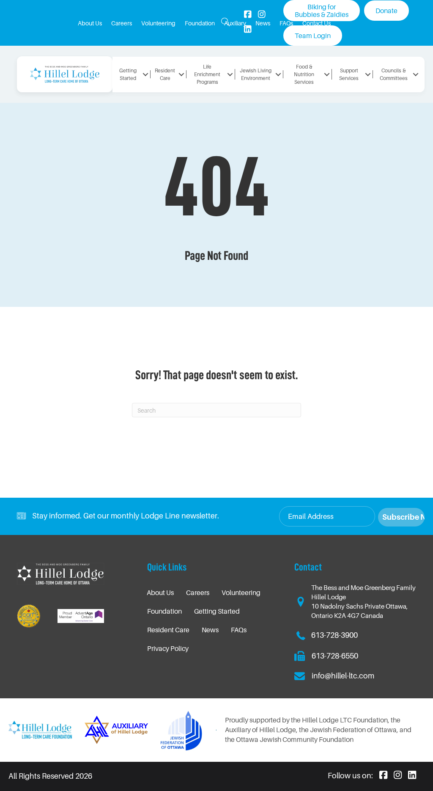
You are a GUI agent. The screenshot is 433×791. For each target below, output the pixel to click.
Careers (197, 592)
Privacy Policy (168, 648)
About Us (160, 592)
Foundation (164, 611)
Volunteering (241, 592)
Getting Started (217, 611)
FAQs (239, 630)
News (210, 630)
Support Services (349, 74)
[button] (225, 23)
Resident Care (168, 630)
